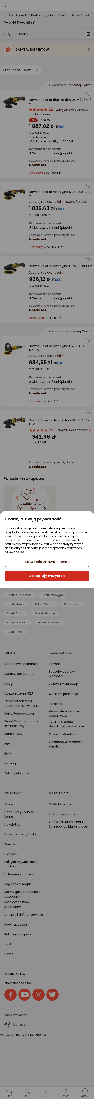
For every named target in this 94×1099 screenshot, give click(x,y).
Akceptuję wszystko (47, 575)
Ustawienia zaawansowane (47, 561)
